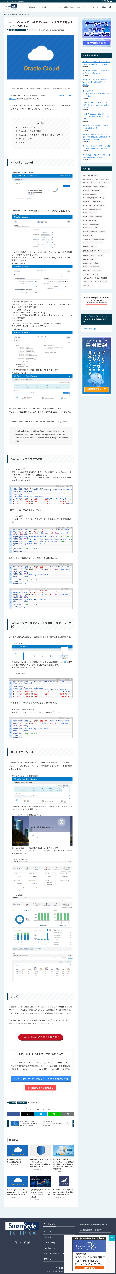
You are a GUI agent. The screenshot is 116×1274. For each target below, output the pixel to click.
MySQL (102, 198)
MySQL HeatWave (89, 220)
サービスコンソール (27, 138)
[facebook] (102, 1)
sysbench (96, 270)
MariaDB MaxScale (89, 194)
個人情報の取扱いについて (91, 1229)
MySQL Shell (87, 228)
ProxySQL (86, 270)
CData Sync (105, 179)
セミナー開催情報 (101, 278)
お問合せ (47, 1258)
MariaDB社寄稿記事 (90, 198)
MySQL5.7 (86, 201)
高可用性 (86, 285)
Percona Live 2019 (90, 246)
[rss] (107, 1)
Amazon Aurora (92, 175)
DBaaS (85, 183)
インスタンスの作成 (27, 127)
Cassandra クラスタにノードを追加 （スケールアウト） (42, 135)
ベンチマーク (87, 282)
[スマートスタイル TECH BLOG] (10, 7)
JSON (95, 186)
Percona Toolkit (89, 259)
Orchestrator (88, 243)
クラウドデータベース (90, 274)
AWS (96, 179)
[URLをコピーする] (67, 1114)
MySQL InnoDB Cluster (91, 224)
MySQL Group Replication (92, 216)
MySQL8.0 (96, 201)
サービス (47, 1232)
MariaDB (103, 186)
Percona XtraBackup (90, 263)
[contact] (110, 1)
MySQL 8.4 (87, 205)
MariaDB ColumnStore (91, 190)
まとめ (21, 142)
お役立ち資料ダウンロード (55, 1253)
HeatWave (87, 186)
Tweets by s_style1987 (91, 328)
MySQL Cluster (99, 205)
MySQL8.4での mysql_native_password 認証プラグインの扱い (96, 93)
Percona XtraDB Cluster (91, 267)
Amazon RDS (87, 179)
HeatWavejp (49, 1248)
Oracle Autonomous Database (94, 231)
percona (99, 243)
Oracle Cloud (21, 30)
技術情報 (12, 30)
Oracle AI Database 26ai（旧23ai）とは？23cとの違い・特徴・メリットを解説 (96, 116)
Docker (93, 183)
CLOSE (112, 1238)
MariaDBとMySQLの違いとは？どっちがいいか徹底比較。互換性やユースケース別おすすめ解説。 (96, 137)
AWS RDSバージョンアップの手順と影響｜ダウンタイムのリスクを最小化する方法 (96, 105)
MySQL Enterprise (89, 213)
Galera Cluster (104, 183)
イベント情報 (49, 1242)
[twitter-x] (105, 1)
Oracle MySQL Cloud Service (93, 239)
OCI (96, 228)
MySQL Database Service (92, 209)
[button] (13, 1114)
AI (84, 175)
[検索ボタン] (109, 7)
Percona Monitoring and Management (91, 251)
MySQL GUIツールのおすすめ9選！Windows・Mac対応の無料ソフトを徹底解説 (95, 82)
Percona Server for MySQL (93, 255)
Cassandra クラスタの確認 (30, 131)
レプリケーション (101, 282)
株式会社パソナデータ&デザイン (93, 1224)
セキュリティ (87, 278)
